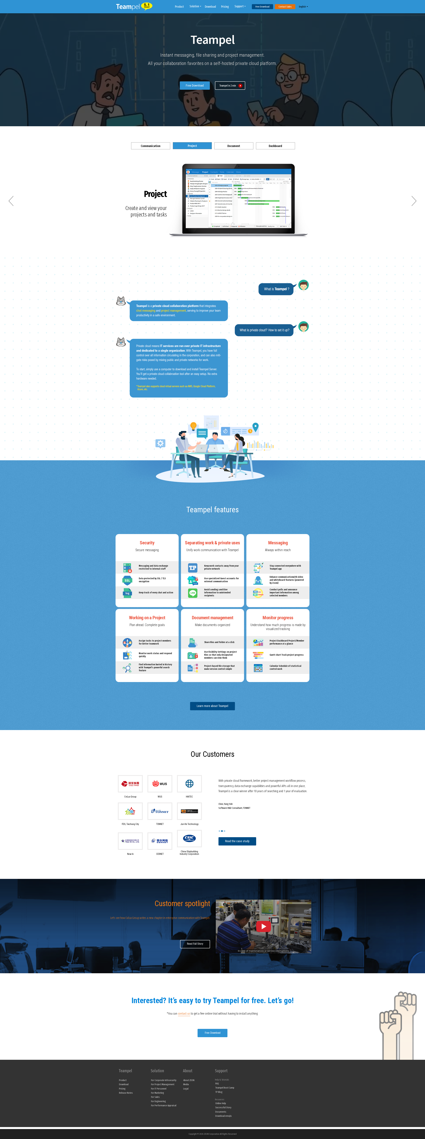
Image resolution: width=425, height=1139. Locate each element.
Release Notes (126, 1092)
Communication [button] (150, 146)
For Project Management (162, 1084)
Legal (185, 1088)
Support (239, 6)
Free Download (262, 6)
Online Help (220, 1103)
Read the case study (237, 841)
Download (210, 6)
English (302, 6)
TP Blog (218, 1091)
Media (186, 1084)
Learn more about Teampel (212, 706)
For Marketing (157, 1092)
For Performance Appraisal (163, 1105)
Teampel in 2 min (227, 85)
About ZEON (188, 1080)
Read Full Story (195, 943)
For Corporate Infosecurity (163, 1080)
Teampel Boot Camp (224, 1087)
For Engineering (158, 1101)
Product (179, 6)
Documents (220, 1111)
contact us (184, 1013)
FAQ (217, 1083)
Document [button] (233, 146)
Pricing (225, 6)
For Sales (155, 1096)
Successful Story (223, 1107)
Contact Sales (285, 6)
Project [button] (192, 146)
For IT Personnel (158, 1088)
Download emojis (223, 1115)
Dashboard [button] (275, 146)
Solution (194, 6)
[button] (10, 201)
